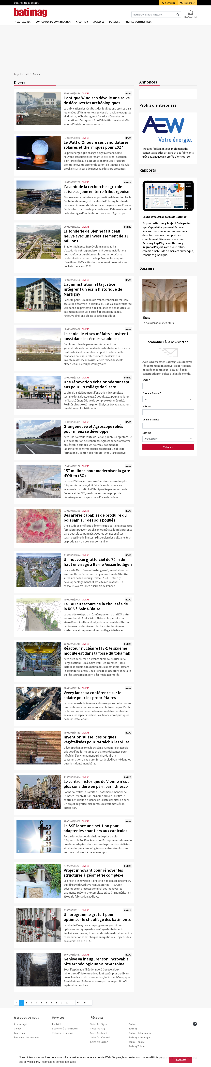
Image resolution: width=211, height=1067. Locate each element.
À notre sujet (20, 1024)
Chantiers (82, 21)
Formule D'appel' (151, 393)
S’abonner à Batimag (62, 1033)
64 (85, 1002)
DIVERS (85, 93)
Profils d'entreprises (138, 21)
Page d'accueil (21, 74)
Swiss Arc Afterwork (100, 1037)
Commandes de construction (53, 21)
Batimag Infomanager (139, 1037)
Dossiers (114, 21)
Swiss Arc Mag (97, 1028)
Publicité (56, 1024)
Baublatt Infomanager (139, 1033)
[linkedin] (195, 1024)
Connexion (170, 2)
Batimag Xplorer (136, 1046)
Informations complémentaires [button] (58, 1061)
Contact (18, 1028)
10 (67, 1002)
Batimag (132, 1028)
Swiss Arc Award (98, 1033)
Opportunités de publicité (27, 2)
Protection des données (26, 1037)
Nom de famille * (151, 419)
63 (78, 1002)
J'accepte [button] (181, 1059)
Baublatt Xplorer (136, 1041)
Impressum (19, 1033)
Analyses (98, 21)
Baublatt (132, 1024)
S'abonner (189, 2)
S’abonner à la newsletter (65, 1028)
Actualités (24, 21)
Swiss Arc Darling (99, 1041)
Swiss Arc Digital (98, 1024)
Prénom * (147, 406)
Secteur (146, 432)
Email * (146, 379)
